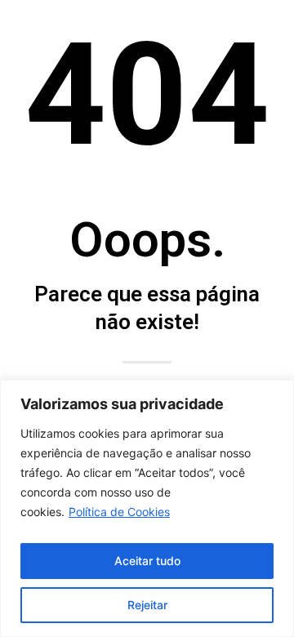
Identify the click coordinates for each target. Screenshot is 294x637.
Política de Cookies (119, 512)
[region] (147, 508)
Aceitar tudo (147, 561)
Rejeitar (147, 605)
